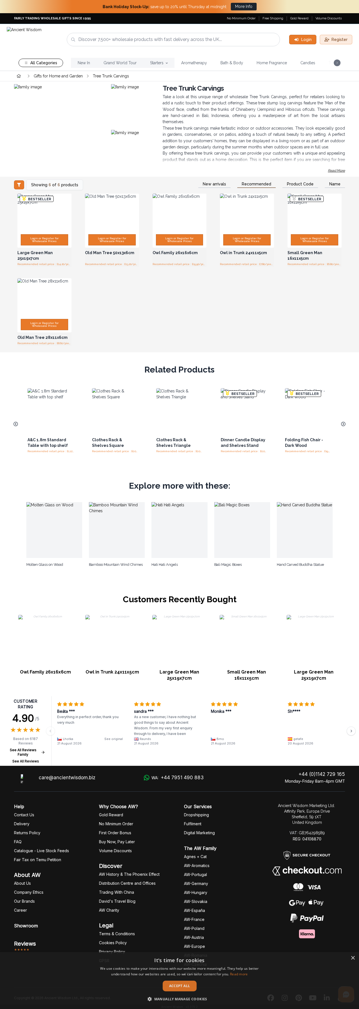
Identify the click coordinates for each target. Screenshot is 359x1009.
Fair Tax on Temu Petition (37, 859)
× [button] (353, 958)
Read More (336, 171)
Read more (239, 974)
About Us (22, 883)
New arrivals (214, 184)
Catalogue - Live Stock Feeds (41, 850)
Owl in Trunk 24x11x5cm (112, 672)
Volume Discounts (329, 18)
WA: (177, 777)
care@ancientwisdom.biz (67, 777)
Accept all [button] (179, 985)
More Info (243, 6)
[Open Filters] (19, 184)
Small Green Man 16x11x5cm (246, 675)
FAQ (18, 841)
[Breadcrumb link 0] (18, 76)
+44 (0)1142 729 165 (321, 774)
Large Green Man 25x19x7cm (179, 675)
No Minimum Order (241, 18)
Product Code (300, 184)
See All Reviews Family (23, 752)
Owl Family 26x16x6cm (45, 672)
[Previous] (50, 731)
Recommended (256, 184)
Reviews (25, 943)
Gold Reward (299, 18)
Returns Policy (27, 832)
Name (334, 184)
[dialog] (179, 980)
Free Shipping (273, 18)
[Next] (351, 731)
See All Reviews (25, 761)
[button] (179, 999)
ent (192, 823)
